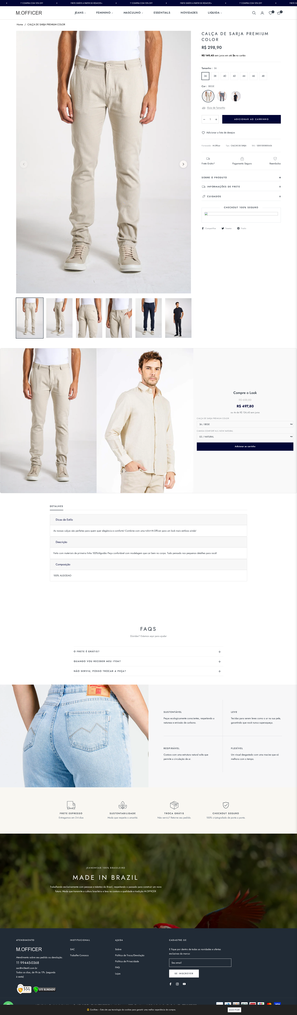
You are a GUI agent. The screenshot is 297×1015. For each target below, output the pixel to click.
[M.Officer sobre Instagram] (177, 984)
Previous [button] (24, 164)
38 (215, 76)
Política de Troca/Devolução (129, 955)
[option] (103, 162)
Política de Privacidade (127, 961)
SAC (72, 949)
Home (20, 24)
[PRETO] (235, 96)
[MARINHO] (222, 96)
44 (244, 76)
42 (234, 76)
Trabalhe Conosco (79, 955)
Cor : (208, 86)
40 (224, 76)
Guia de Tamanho (216, 107)
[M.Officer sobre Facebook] (170, 984)
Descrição (61, 542)
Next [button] (183, 164)
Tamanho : (209, 68)
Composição (63, 564)
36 (205, 76)
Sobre (118, 949)
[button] (254, 13)
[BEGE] (208, 96)
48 (263, 76)
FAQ (117, 967)
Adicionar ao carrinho (245, 446)
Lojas (117, 973)
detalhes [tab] (56, 506)
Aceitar (234, 1009)
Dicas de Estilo (64, 520)
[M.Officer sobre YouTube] (184, 984)
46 (253, 76)
